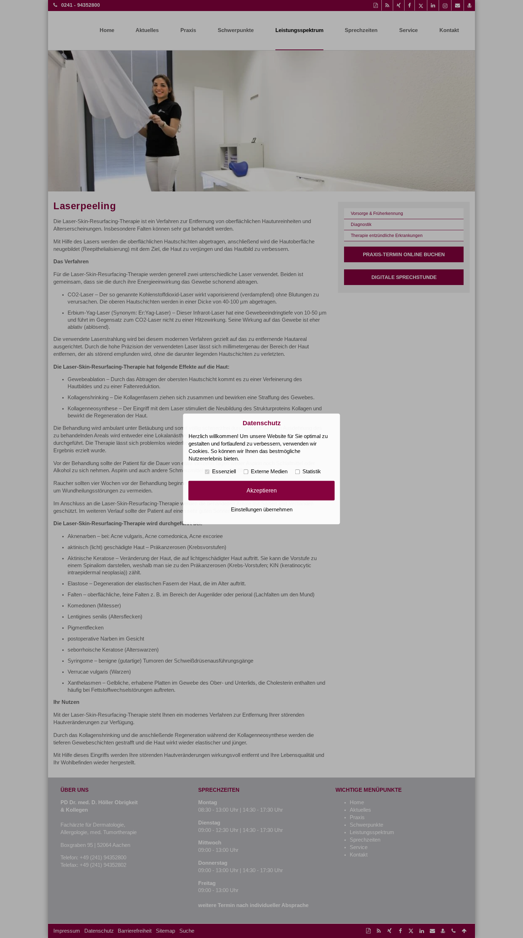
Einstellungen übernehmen (261, 510)
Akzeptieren (262, 490)
